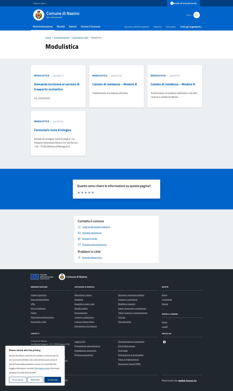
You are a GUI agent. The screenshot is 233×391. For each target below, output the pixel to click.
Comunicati (167, 299)
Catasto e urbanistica (84, 317)
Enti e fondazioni (38, 308)
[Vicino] (62, 348)
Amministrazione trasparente (131, 341)
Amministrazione (43, 26)
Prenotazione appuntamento (87, 346)
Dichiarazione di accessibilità (130, 355)
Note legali (123, 350)
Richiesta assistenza (83, 355)
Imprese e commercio (127, 299)
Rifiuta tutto (35, 379)
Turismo (121, 317)
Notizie (165, 304)
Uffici (33, 304)
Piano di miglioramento (128, 359)
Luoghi (165, 326)
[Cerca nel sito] (196, 15)
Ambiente (78, 299)
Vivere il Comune (90, 26)
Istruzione (171, 26)
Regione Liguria (39, 3)
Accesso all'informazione (137, 26)
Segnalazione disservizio (85, 350)
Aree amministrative (40, 299)
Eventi (164, 322)
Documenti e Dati (38, 321)
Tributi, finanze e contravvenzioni (132, 312)
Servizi (73, 26)
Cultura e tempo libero (84, 321)
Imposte (157, 26)
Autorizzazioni (80, 312)
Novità (61, 26)
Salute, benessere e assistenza (132, 308)
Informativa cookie (42, 368)
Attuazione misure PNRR (129, 363)
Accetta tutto (53, 379)
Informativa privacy (126, 346)
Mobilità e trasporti (126, 304)
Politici (34, 312)
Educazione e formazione (85, 326)
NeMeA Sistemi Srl (187, 380)
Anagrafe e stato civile (84, 304)
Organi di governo (39, 295)
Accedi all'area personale (185, 3)
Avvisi (164, 295)
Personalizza (17, 379)
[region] (35, 366)
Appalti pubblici (81, 308)
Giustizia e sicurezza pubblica (131, 295)
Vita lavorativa (124, 321)
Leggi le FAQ (79, 341)
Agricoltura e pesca (83, 295)
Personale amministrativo (42, 317)
